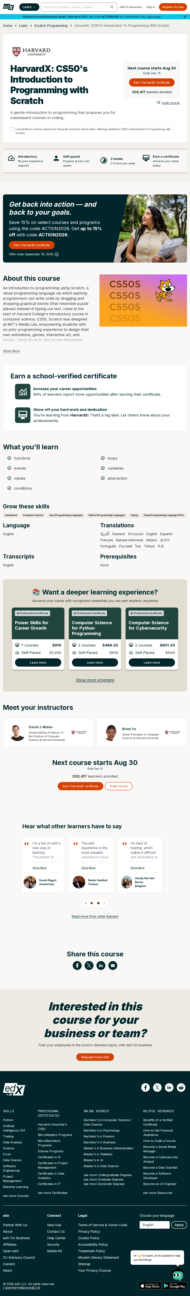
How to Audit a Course (159, 1141)
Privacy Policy (89, 1231)
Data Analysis (12, 1142)
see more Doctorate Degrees (104, 1184)
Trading (8, 1136)
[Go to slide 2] (98, 903)
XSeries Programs (50, 1151)
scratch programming (51, 25)
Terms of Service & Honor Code (102, 1225)
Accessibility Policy (93, 1244)
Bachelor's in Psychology (102, 1130)
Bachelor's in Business (100, 1142)
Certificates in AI (49, 1157)
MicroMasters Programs (55, 1135)
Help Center (56, 1238)
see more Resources (157, 1193)
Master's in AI (93, 1160)
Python (8, 1120)
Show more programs (95, 680)
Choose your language (157, 1215)
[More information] (56, 254)
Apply (179, 1225)
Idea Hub (54, 1225)
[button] (112, 7)
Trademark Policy (91, 1251)
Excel (7, 1154)
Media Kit (54, 1251)
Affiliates (10, 1244)
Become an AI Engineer (160, 1184)
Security (53, 1244)
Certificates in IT (49, 1184)
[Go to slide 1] (92, 903)
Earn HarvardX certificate (152, 82)
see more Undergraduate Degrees (108, 1175)
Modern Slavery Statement (98, 1257)
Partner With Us (15, 1225)
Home (7, 25)
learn (23, 25)
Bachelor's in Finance (99, 1136)
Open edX (11, 1251)
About (7, 1231)
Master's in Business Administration (109, 1148)
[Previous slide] (85, 903)
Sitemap (84, 1264)
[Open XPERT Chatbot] (178, 1273)
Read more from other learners (95, 916)
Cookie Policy (88, 1238)
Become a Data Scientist (160, 1167)
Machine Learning (15, 1187)
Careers (9, 1264)
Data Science (12, 1160)
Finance (8, 1148)
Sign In (150, 7)
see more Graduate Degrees (103, 1179)
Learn (27, 7)
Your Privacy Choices (94, 1270)
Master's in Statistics (98, 1154)
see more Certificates (53, 1193)
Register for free (173, 7)
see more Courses (16, 1196)
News (7, 1270)
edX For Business (131, 7)
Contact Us (56, 1231)
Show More (11, 351)
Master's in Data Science (101, 1166)
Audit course (171, 103)
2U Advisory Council (19, 1257)
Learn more (154, 16)
